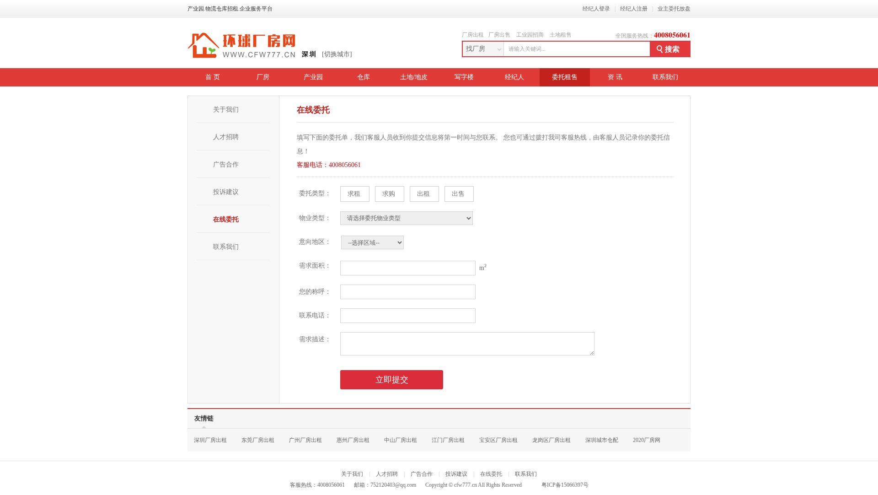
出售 (458, 193)
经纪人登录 (596, 8)
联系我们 (665, 77)
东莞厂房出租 (257, 440)
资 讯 (615, 77)
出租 (423, 193)
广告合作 (226, 164)
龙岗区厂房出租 (551, 440)
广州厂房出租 (305, 440)
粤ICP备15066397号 (565, 485)
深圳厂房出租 (210, 440)
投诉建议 (226, 191)
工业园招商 (530, 35)
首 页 (212, 77)
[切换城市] (337, 54)
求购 (388, 193)
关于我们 (226, 109)
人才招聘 (226, 137)
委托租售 (565, 77)
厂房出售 (499, 35)
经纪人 (514, 77)
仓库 (363, 77)
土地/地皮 (414, 77)
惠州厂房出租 (353, 440)
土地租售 (561, 35)
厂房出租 (473, 35)
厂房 (263, 77)
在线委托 (226, 219)
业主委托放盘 (674, 8)
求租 (354, 193)
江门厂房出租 (448, 440)
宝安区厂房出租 (498, 440)
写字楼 (464, 77)
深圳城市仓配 (601, 440)
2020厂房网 (646, 440)
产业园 (313, 77)
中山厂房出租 (400, 440)
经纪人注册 (634, 8)
